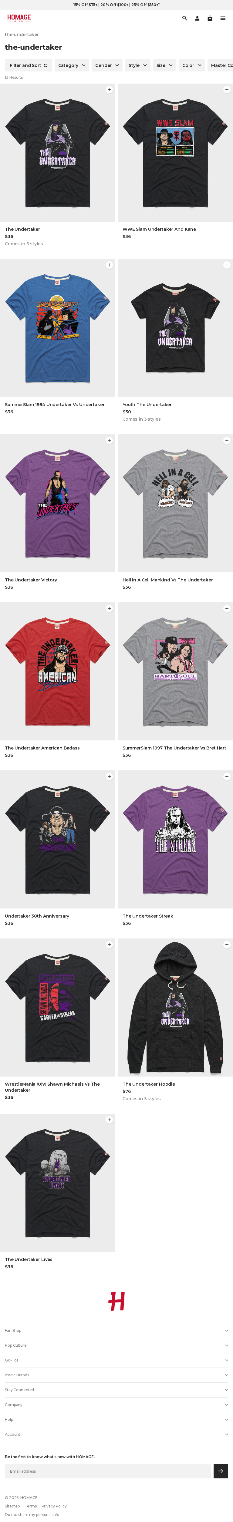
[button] (209, 18)
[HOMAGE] (19, 18)
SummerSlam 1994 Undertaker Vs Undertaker (54, 404)
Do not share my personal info (32, 1514)
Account (12, 1434)
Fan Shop (13, 1330)
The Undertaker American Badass (42, 748)
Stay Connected (19, 1390)
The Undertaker (22, 229)
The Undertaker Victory (31, 580)
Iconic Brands (17, 1375)
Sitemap (12, 1506)
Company (13, 1404)
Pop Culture (16, 1345)
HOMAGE (29, 1497)
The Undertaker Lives (28, 1259)
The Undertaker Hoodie (149, 1084)
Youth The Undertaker (147, 404)
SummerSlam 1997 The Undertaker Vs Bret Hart (174, 748)
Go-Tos (11, 1360)
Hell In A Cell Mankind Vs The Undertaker (168, 580)
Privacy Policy (54, 1506)
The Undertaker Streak (148, 916)
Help (9, 1419)
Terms (30, 1506)
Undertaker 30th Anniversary (37, 916)
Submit (221, 1471)
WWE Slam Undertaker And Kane (159, 229)
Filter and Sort (25, 65)
